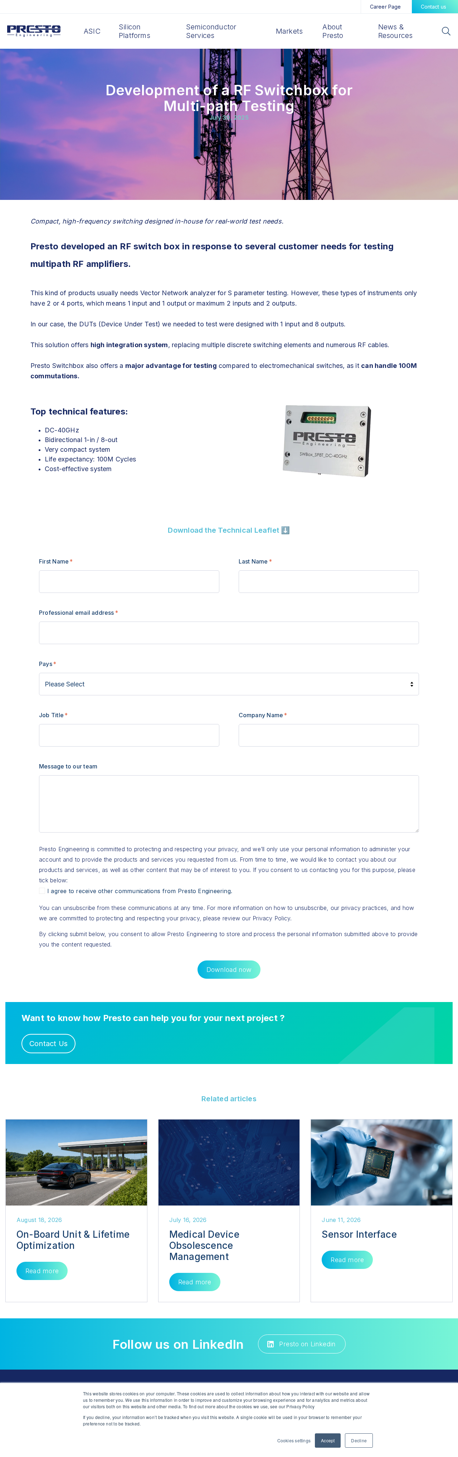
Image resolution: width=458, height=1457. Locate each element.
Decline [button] (359, 1440)
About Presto (332, 31)
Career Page (385, 7)
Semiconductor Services (211, 31)
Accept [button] (328, 1440)
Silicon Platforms (134, 31)
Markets (289, 31)
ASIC (92, 31)
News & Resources (395, 31)
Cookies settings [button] (294, 1440)
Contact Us (48, 1043)
